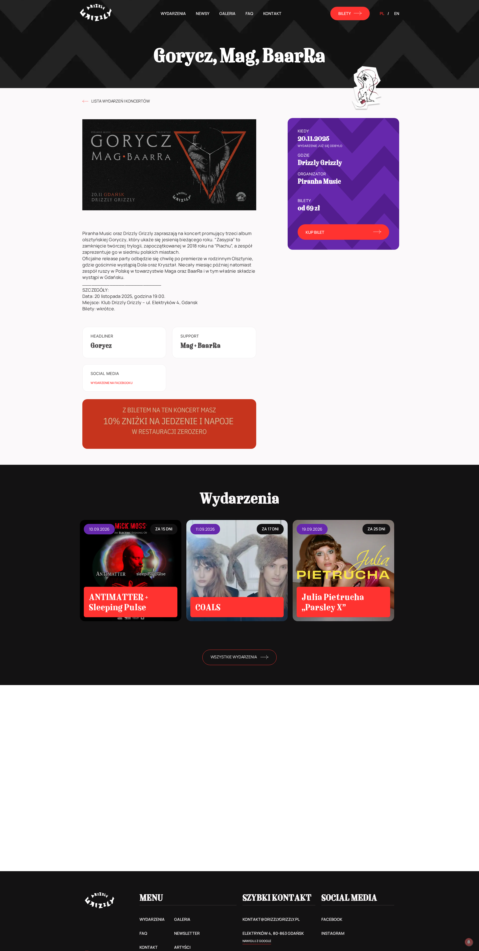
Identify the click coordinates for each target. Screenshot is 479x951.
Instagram (333, 933)
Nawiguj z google (256, 941)
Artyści (182, 947)
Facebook (331, 919)
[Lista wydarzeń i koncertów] (85, 101)
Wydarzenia (173, 13)
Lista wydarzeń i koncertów (120, 101)
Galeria (227, 13)
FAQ (249, 13)
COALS (208, 607)
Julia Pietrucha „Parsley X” (333, 602)
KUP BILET (315, 232)
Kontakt (272, 13)
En (396, 13)
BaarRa (209, 345)
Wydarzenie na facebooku (112, 383)
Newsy (202, 13)
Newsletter (187, 933)
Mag (186, 345)
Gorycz (101, 345)
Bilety (344, 13)
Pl (382, 13)
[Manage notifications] (469, 942)
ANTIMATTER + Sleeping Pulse (118, 602)
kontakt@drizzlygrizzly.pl (271, 919)
